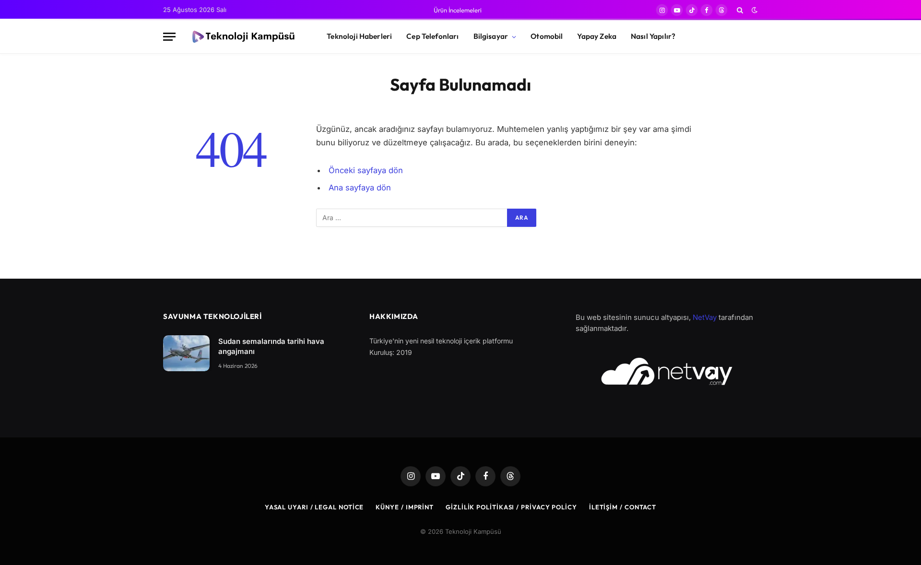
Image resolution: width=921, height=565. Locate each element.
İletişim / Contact (622, 507)
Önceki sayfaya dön (366, 170)
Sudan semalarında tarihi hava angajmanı (271, 346)
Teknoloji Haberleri (359, 36)
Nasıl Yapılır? (653, 36)
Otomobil (547, 36)
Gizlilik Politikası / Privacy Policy (511, 507)
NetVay (705, 317)
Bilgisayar (490, 36)
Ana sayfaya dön (360, 187)
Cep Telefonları (432, 36)
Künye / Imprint (405, 507)
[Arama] (740, 10)
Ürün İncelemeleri (458, 10)
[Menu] (169, 36)
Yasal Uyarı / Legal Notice (314, 507)
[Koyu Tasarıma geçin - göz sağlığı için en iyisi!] (753, 10)
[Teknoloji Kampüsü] (243, 37)
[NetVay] (667, 371)
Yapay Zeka (596, 36)
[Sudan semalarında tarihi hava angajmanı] (186, 353)
